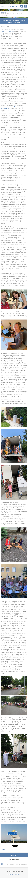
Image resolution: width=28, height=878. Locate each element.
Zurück (3, 849)
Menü (25, 6)
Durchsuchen (21, 6)
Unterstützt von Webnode (14, 874)
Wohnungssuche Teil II (8, 31)
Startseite (3, 12)
